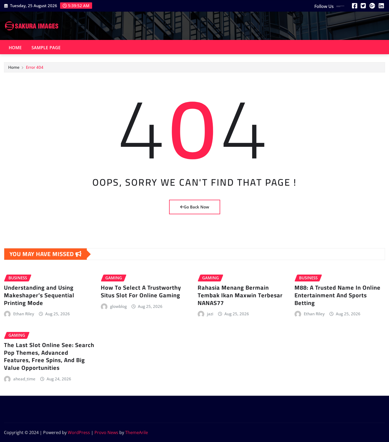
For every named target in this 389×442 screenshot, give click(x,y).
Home (15, 48)
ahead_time (24, 378)
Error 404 (34, 67)
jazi (210, 313)
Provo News (106, 432)
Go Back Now (196, 206)
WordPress (79, 432)
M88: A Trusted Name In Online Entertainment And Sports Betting (338, 295)
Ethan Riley (23, 313)
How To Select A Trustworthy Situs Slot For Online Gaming (141, 291)
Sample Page (46, 48)
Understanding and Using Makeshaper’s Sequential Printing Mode (39, 295)
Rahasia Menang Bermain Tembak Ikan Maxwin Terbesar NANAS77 (240, 295)
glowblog (118, 306)
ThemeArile (136, 432)
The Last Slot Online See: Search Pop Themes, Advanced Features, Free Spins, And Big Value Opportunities (49, 356)
